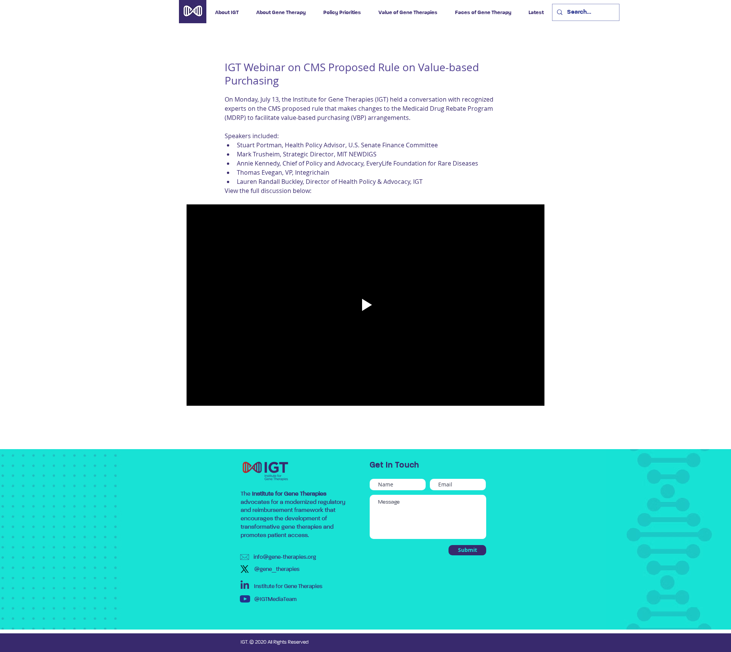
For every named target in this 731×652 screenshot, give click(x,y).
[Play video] (365, 305)
